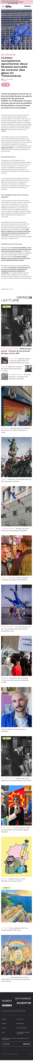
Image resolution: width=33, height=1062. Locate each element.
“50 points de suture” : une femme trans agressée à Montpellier (19, 377)
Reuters (3, 129)
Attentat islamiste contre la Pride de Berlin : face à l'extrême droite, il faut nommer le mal (15, 979)
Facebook (4, 1023)
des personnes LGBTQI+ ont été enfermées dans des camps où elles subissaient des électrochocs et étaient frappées (16, 249)
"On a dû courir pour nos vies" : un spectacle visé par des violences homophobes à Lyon (16, 629)
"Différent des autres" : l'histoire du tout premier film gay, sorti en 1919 (16, 351)
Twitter (3, 1032)
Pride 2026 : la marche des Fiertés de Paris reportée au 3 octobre (11, 369)
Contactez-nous (20, 1019)
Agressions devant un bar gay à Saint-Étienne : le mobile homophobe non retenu (19, 361)
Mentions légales (20, 1023)
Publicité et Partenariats (21, 1028)
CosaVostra (14, 1054)
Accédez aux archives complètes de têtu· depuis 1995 (12, 3)
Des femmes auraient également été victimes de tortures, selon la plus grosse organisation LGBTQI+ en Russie (15, 258)
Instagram (4, 1019)
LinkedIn (4, 1028)
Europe (8, 54)
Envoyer (26, 1044)
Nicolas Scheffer (8, 79)
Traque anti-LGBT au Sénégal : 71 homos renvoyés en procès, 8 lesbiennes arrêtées (14, 680)
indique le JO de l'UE (7, 147)
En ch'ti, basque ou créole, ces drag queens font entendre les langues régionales (15, 830)
